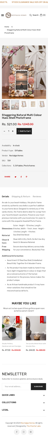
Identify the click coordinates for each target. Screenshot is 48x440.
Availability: (6, 146)
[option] (5, 105)
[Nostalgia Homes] (16, 15)
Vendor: (5, 156)
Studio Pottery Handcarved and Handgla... (12, 345)
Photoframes (29, 166)
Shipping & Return (21, 196)
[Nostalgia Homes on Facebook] (17, 432)
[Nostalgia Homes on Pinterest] (31, 432)
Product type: (7, 151)
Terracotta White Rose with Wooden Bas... (36, 345)
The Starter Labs (34, 426)
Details (5, 196)
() (44, 15)
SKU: (4, 161)
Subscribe (38, 386)
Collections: (7, 166)
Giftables (19, 166)
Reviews (37, 196)
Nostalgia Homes (28, 423)
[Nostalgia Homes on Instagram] (24, 432)
